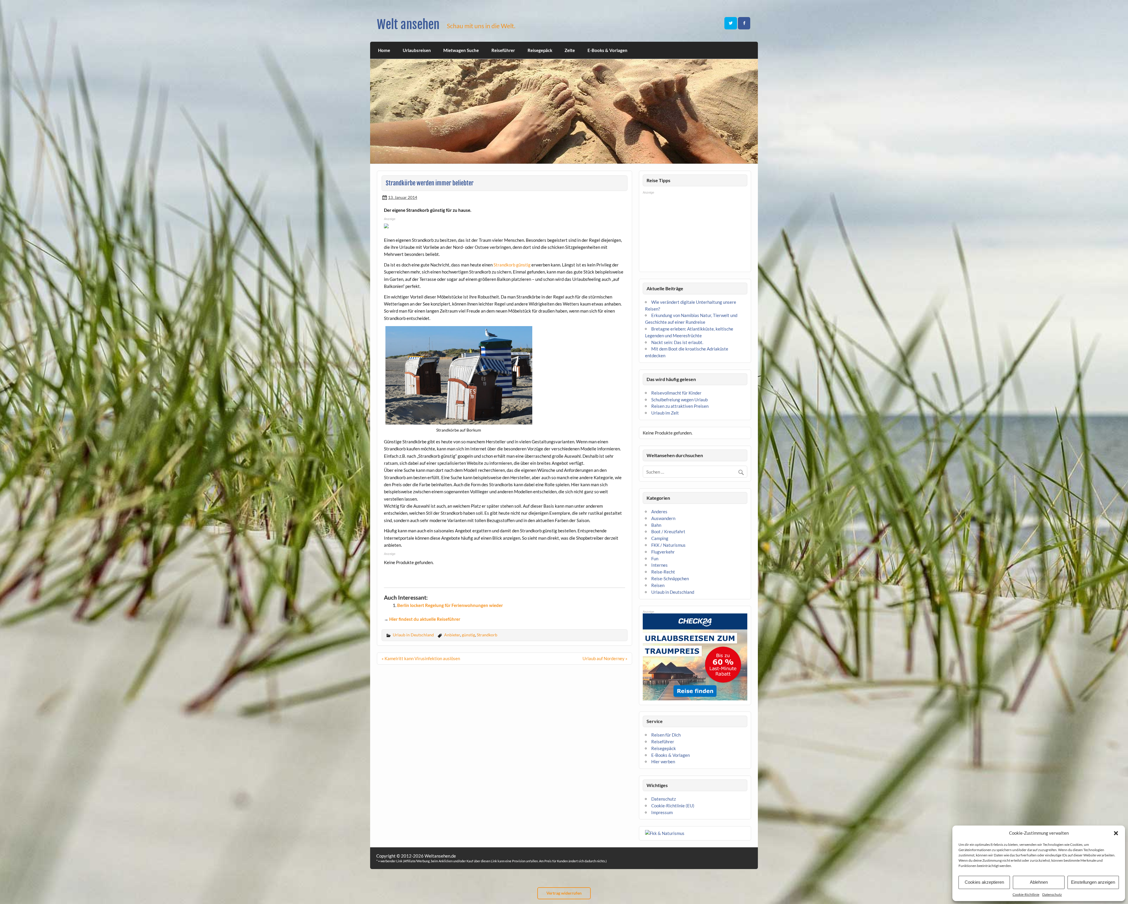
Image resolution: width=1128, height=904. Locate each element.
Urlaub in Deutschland (413, 634)
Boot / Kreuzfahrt (668, 531)
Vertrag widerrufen (564, 892)
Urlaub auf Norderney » (605, 658)
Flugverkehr (663, 551)
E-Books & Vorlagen (607, 50)
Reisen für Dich (666, 734)
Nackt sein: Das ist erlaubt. (677, 342)
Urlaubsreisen (417, 50)
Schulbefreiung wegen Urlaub (679, 399)
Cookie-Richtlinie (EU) (672, 805)
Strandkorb (487, 634)
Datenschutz (1052, 894)
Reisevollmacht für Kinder (676, 392)
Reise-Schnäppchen (670, 578)
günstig (468, 634)
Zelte (570, 50)
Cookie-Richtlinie (1026, 894)
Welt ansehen (408, 24)
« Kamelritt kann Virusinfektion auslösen (421, 658)
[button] (1116, 833)
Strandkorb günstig (512, 264)
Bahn (656, 525)
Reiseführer (503, 50)
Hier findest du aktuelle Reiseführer (424, 619)
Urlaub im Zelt (665, 412)
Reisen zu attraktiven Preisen (680, 406)
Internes (659, 565)
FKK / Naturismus (668, 545)
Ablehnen (1039, 882)
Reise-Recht (663, 571)
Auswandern (663, 518)
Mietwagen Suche (461, 50)
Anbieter (452, 634)
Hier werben (663, 761)
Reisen (657, 585)
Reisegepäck (540, 50)
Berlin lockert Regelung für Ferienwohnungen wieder (450, 605)
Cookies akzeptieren (984, 882)
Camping (659, 538)
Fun (654, 558)
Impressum (662, 812)
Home (384, 50)
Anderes (659, 511)
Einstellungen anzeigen (1093, 882)
